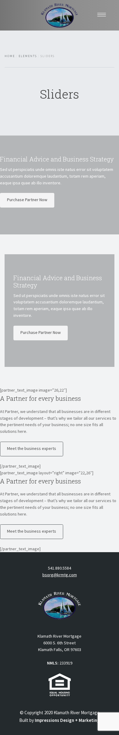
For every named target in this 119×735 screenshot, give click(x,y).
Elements (28, 56)
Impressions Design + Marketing (67, 720)
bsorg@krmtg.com (59, 575)
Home (10, 56)
